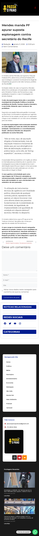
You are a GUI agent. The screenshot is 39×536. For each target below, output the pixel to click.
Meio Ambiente (11, 399)
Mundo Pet (10, 395)
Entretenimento (11, 378)
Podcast (9, 403)
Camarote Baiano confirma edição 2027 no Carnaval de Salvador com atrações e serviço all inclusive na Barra (18, 518)
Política (8, 366)
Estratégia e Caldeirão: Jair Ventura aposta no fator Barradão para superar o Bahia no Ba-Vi (18, 490)
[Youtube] (19, 457)
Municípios (10, 374)
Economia (9, 383)
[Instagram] (14, 457)
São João (9, 391)
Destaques (10, 387)
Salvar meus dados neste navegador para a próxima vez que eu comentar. (20, 291)
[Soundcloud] (24, 457)
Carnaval (9, 408)
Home (8, 362)
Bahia (8, 370)
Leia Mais (7, 495)
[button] (35, 7)
